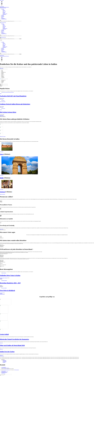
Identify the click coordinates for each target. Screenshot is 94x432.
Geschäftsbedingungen (4, 372)
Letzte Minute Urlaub (3, 33)
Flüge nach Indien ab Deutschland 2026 (12, 345)
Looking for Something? (3, 38)
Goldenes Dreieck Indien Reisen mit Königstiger (15, 104)
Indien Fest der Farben (7, 351)
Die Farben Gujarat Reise (8, 112)
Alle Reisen (2, 16)
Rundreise (4, 362)
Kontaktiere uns (3, 18)
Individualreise (4, 361)
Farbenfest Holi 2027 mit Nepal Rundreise (13, 96)
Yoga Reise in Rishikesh (7, 290)
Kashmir (4, 12)
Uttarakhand (4, 14)
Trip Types (2, 15)
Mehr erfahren (1, 107)
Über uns (2, 17)
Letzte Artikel (4, 334)
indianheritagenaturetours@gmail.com (4, 7)
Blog (2, 31)
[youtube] (1, 3)
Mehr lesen (1, 355)
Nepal (0, 93)
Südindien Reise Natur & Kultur (10, 275)
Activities (2, 29)
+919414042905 (2, 6)
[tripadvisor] (1, 5)
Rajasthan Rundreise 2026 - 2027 (10, 283)
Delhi (3, 9)
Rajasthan (4, 10)
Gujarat (4, 27)
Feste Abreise (4, 360)
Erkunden (1, 278)
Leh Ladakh (4, 11)
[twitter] (1, 2)
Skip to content (1, 0)
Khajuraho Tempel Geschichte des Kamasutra (14, 339)
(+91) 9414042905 (3, 367)
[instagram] (1, 4)
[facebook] (1, 1)
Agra (3, 25)
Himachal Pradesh (5, 13)
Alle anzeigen (1, 151)
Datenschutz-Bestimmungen (4, 371)
